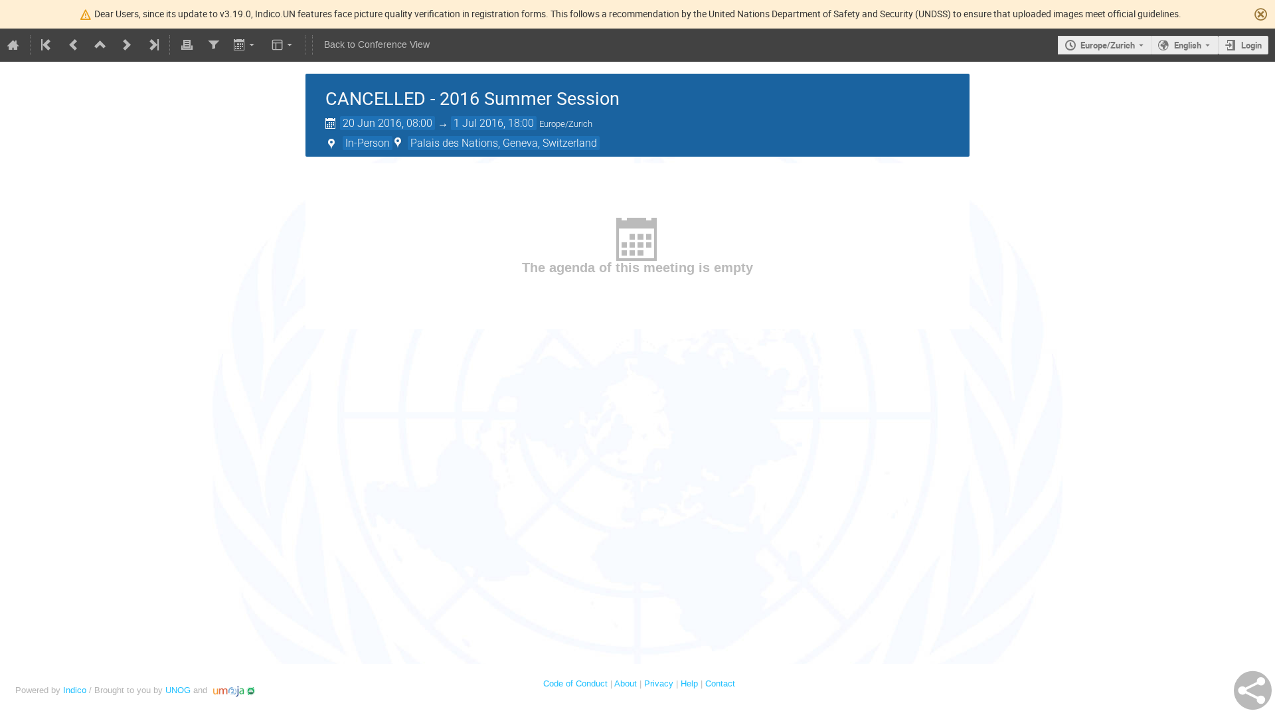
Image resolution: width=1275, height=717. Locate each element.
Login (1251, 45)
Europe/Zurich (1107, 45)
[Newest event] (152, 45)
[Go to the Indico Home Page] (13, 45)
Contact (720, 683)
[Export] (245, 45)
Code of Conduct (575, 683)
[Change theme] (283, 45)
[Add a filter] (213, 45)
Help (689, 683)
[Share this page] (1253, 690)
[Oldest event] (47, 45)
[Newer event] (127, 45)
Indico (74, 690)
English (1187, 45)
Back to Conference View (377, 45)
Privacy (658, 683)
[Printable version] (186, 45)
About (625, 683)
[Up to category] (100, 45)
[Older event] (73, 45)
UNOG (178, 690)
